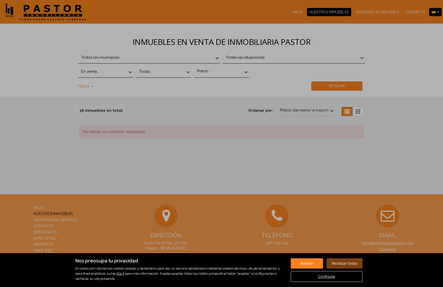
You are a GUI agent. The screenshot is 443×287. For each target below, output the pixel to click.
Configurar (326, 276)
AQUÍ (120, 273)
